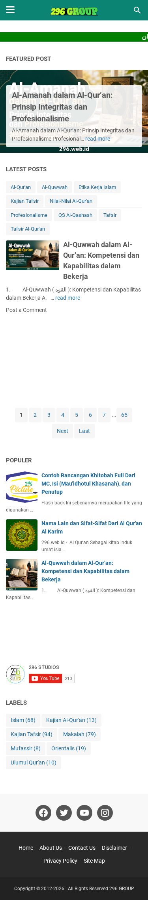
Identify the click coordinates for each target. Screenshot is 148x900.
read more (97, 139)
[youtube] (84, 813)
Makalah (79, 734)
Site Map (94, 861)
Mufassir (26, 748)
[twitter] (64, 813)
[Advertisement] (74, 360)
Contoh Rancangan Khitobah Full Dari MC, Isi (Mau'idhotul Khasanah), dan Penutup (88, 483)
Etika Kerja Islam (97, 187)
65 (124, 415)
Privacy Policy (60, 861)
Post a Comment (26, 310)
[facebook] (43, 813)
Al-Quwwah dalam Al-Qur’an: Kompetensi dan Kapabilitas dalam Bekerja (85, 571)
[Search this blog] (137, 10)
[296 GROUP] (74, 10)
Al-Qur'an (21, 187)
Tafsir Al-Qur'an (28, 229)
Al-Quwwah (54, 187)
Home (26, 848)
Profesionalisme (29, 215)
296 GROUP (121, 888)
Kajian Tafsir (25, 201)
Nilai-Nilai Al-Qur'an (71, 201)
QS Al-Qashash (75, 215)
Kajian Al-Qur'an (71, 720)
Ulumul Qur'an (33, 762)
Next (62, 431)
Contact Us (82, 848)
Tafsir (109, 215)
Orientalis (68, 748)
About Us (50, 848)
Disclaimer (114, 848)
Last (84, 431)
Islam (23, 720)
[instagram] (105, 813)
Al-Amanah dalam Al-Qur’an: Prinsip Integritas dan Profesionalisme (62, 106)
